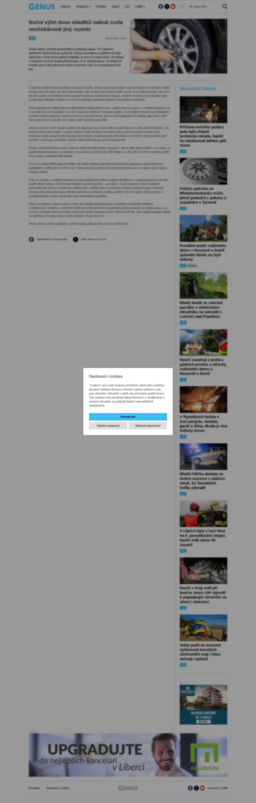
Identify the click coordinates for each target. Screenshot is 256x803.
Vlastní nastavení (108, 425)
